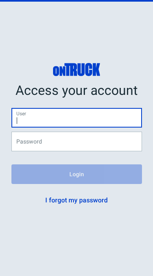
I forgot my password (76, 200)
